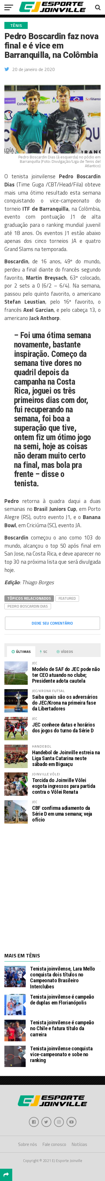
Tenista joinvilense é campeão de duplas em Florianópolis (62, 1000)
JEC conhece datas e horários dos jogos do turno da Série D (63, 728)
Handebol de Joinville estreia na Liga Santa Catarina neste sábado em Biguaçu (66, 758)
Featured (67, 598)
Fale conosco (54, 1144)
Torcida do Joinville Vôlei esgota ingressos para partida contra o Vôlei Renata (63, 786)
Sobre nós (27, 1144)
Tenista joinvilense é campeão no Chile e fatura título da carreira (62, 1028)
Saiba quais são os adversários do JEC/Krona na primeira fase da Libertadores (65, 703)
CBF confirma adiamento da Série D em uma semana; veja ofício (62, 814)
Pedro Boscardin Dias (28, 606)
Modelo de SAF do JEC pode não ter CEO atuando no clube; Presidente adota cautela (66, 675)
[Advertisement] (52, 887)
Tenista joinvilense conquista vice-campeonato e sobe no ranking (61, 1054)
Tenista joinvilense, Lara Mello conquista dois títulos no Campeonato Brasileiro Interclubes (62, 978)
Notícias (79, 1144)
